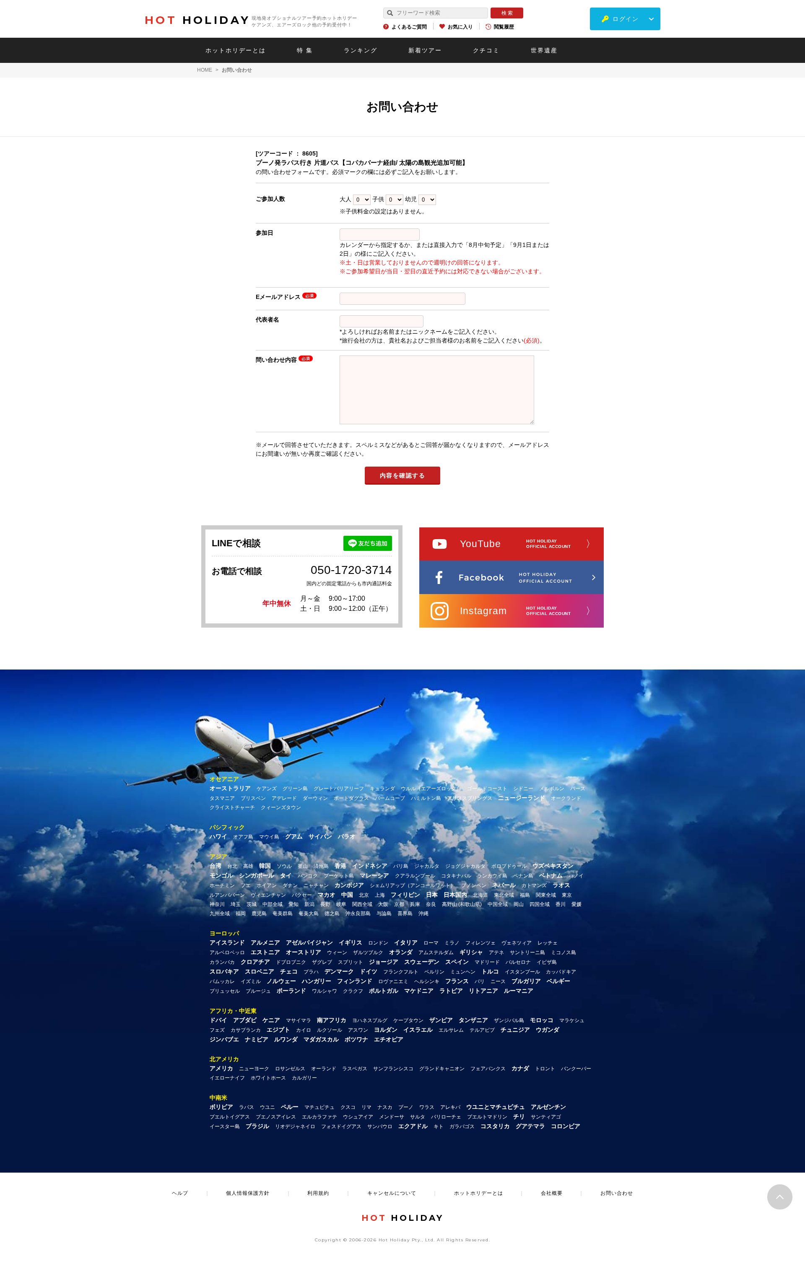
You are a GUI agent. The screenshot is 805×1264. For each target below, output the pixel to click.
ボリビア (221, 1106)
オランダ (401, 952)
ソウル (284, 866)
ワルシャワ (324, 991)
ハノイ (576, 876)
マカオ (326, 894)
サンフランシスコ (393, 1069)
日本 (432, 894)
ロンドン (378, 943)
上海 (380, 895)
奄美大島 (309, 913)
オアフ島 (243, 837)
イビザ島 (547, 962)
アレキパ (450, 1107)
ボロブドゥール (509, 866)
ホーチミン (222, 885)
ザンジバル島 (509, 1020)
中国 (347, 894)
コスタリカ (495, 1126)
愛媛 (576, 904)
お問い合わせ (616, 1193)
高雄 (248, 866)
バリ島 (400, 866)
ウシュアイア (358, 1117)
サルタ (417, 1117)
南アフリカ (331, 1020)
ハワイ (218, 836)
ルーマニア (518, 990)
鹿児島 (259, 913)
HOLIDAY (197, 20)
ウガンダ (547, 1029)
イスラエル (418, 1029)
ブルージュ (258, 991)
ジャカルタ (426, 866)
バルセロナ (518, 962)
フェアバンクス (488, 1069)
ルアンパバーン (227, 895)
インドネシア (369, 865)
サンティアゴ (546, 1117)
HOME (204, 70)
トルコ (490, 971)
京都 (399, 904)
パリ (480, 981)
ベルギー (558, 981)
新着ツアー (425, 50)
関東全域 (546, 895)
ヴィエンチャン (268, 895)
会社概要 (552, 1193)
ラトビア (451, 990)
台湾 (215, 865)
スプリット (350, 962)
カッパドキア (561, 972)
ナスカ (384, 1107)
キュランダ (382, 789)
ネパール (504, 885)
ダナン (290, 885)
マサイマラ (298, 1020)
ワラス (426, 1107)
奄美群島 (283, 913)
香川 (561, 904)
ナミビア (256, 1039)
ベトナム (551, 875)
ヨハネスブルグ (369, 1020)
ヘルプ (180, 1193)
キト (439, 1126)
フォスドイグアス (341, 1126)
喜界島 (405, 913)
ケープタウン (408, 1020)
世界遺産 (544, 50)
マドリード (487, 962)
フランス (457, 981)
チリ (519, 1116)
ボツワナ (356, 1039)
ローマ (431, 943)
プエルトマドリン (487, 1117)
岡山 (519, 904)
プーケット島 (339, 876)
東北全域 (504, 895)
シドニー (523, 789)
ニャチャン (316, 885)
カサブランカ (246, 1030)
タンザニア (473, 1020)
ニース (498, 981)
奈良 (431, 904)
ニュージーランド (521, 797)
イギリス (350, 942)
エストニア (265, 952)
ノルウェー (281, 981)
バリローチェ (446, 1117)
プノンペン (473, 885)
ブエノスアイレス (276, 1117)
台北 (232, 866)
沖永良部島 (358, 913)
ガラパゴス (462, 1126)
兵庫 (415, 904)
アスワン (358, 1030)
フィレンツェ (480, 943)
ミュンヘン (462, 972)
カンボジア (349, 885)
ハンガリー (316, 981)
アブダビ (245, 1020)
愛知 (293, 904)
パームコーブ (390, 798)
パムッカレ (222, 981)
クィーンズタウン (281, 807)
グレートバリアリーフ (339, 789)
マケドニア (419, 990)
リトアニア (483, 990)
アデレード (284, 798)
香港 (340, 865)
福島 (525, 895)
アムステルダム (436, 952)
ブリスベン (253, 798)
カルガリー (304, 1078)
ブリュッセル (225, 991)
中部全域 (272, 904)
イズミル (251, 981)
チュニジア (515, 1029)
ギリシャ (471, 952)
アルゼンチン (548, 1106)
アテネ (496, 952)
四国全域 (540, 904)
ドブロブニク (291, 962)
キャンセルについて (391, 1193)
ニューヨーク (254, 1069)
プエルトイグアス (230, 1117)
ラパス (246, 1107)
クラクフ (353, 991)
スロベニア (259, 971)
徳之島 (332, 913)
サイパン (320, 836)
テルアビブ (482, 1030)
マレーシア (374, 875)
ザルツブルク (368, 952)
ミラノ (452, 943)
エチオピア (388, 1039)
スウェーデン (421, 961)
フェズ (217, 1030)
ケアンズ (267, 789)
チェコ (289, 971)
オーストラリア (230, 788)
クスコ (348, 1107)
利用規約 (318, 1193)
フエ (246, 885)
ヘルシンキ (426, 981)
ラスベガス (354, 1069)
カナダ (520, 1068)
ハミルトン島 (426, 798)
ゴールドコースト (487, 789)
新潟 (309, 904)
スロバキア (224, 971)
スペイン (457, 961)
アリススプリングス (469, 798)
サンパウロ (379, 1126)
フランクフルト (400, 972)
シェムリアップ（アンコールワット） (412, 885)
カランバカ (222, 962)
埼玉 (236, 904)
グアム (294, 836)
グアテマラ (530, 1126)
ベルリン (434, 972)
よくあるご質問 (409, 27)
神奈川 (217, 904)
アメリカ (221, 1068)
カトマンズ (534, 885)
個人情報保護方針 (248, 1193)
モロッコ (541, 1020)
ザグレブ (322, 962)
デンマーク (339, 971)
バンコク (308, 876)
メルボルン (551, 789)
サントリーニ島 (527, 952)
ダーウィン (315, 798)
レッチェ (548, 943)
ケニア (271, 1020)
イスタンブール (522, 972)
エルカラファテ (319, 1117)
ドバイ (218, 1020)
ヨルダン (385, 1029)
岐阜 (341, 904)
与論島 (384, 913)
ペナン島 (523, 876)
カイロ (303, 1030)
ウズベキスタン (553, 865)
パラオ (347, 836)
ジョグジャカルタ (465, 866)
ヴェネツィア (516, 943)
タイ (286, 875)
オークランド (566, 798)
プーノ (405, 1107)
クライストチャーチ (232, 807)
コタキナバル (456, 876)
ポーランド (291, 990)
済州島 (321, 866)
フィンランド (354, 981)
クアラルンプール (415, 876)
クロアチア (255, 961)
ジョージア (383, 961)
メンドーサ (391, 1117)
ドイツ (368, 971)
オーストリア (303, 952)
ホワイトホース (268, 1078)
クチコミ (486, 50)
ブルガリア (526, 981)
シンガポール (256, 875)
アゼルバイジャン (309, 942)
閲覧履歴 (504, 27)
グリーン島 (295, 789)
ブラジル (257, 1126)
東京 (567, 895)
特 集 (305, 50)
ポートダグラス (351, 798)
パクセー (302, 895)
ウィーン (337, 952)
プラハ (311, 972)
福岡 (241, 913)
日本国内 (455, 894)
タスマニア (222, 798)
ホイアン (267, 885)
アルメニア (265, 942)
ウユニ (267, 1107)
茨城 (252, 904)
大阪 (383, 904)
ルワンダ (286, 1039)
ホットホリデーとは (235, 50)
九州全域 (220, 913)
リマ (366, 1107)
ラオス (561, 885)
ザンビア (441, 1020)
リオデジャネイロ (295, 1126)
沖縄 (423, 913)
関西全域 (362, 904)
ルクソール (329, 1030)
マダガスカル (321, 1039)
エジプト (278, 1029)
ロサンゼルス (290, 1069)
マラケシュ (571, 1020)
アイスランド (227, 942)
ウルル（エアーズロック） (431, 789)
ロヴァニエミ (393, 981)
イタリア (406, 942)
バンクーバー (576, 1069)
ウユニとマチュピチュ (495, 1106)
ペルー (290, 1106)
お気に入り (460, 27)
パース (577, 789)
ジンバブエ (224, 1039)
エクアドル (413, 1126)
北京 (364, 895)
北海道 (480, 895)
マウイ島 (269, 837)
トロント (545, 1069)
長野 (325, 904)
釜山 (303, 866)
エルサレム (451, 1030)
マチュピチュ (319, 1107)
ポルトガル (383, 990)
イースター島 (225, 1126)
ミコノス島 (563, 952)
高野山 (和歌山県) (462, 904)
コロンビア (565, 1126)
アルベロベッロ (227, 952)
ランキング (360, 50)
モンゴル (221, 875)
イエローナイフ (227, 1078)
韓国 (265, 865)
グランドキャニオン (442, 1069)
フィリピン (405, 894)
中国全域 (498, 904)
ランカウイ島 (492, 876)
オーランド (323, 1069)
